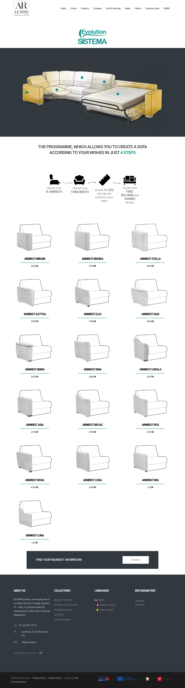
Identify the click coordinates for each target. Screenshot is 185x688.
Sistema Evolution (62, 636)
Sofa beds (59, 631)
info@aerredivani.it (28, 659)
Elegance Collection (63, 616)
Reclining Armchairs (63, 626)
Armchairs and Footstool (65, 621)
